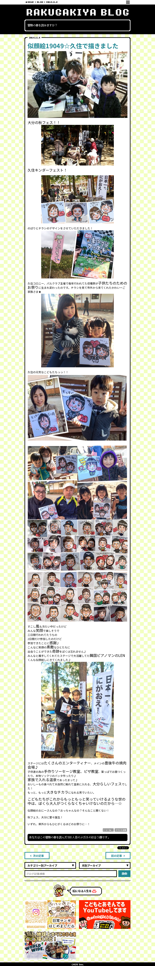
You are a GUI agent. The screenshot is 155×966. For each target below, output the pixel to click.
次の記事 (38, 856)
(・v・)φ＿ (108, 830)
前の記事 (116, 856)
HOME (31, 2)
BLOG (40, 2)
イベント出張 (120, 830)
